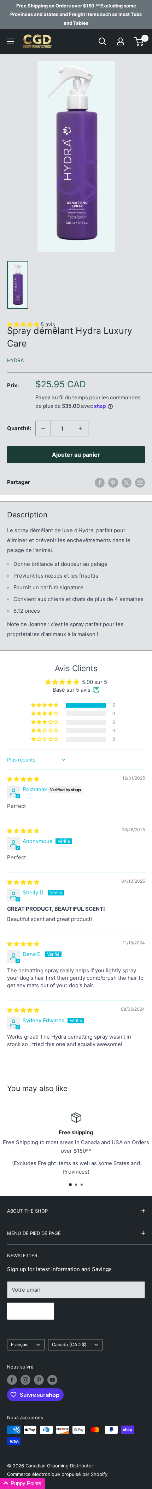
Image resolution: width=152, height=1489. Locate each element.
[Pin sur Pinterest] (113, 482)
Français (20, 1344)
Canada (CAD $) (69, 1344)
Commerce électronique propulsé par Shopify (57, 1474)
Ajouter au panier (76, 454)
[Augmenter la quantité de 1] (80, 428)
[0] (139, 41)
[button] (45, 705)
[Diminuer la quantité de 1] (43, 428)
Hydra (15, 360)
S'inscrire (30, 1311)
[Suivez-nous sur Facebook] (12, 1380)
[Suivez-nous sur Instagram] (25, 1380)
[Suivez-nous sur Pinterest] (39, 1380)
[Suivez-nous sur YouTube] (52, 1380)
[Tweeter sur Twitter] (126, 482)
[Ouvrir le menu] (10, 41)
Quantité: (19, 428)
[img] (23, 779)
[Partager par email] (140, 482)
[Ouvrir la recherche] (102, 41)
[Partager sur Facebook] (100, 482)
